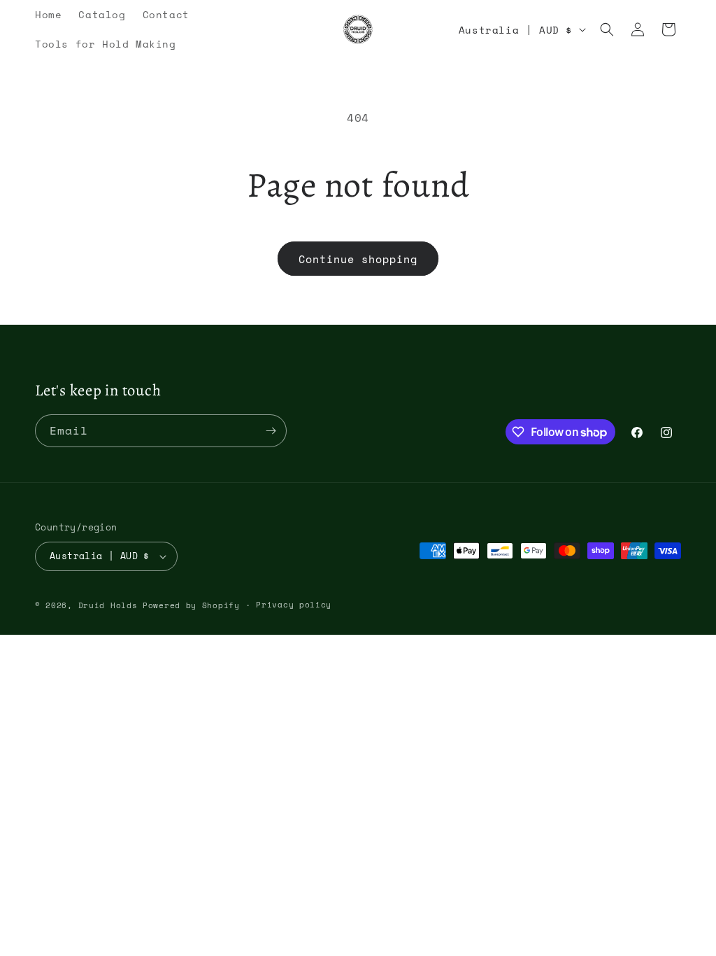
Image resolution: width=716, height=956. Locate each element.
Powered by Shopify (191, 605)
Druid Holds (108, 605)
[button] (607, 29)
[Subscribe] (270, 430)
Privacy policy (293, 604)
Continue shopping (358, 259)
